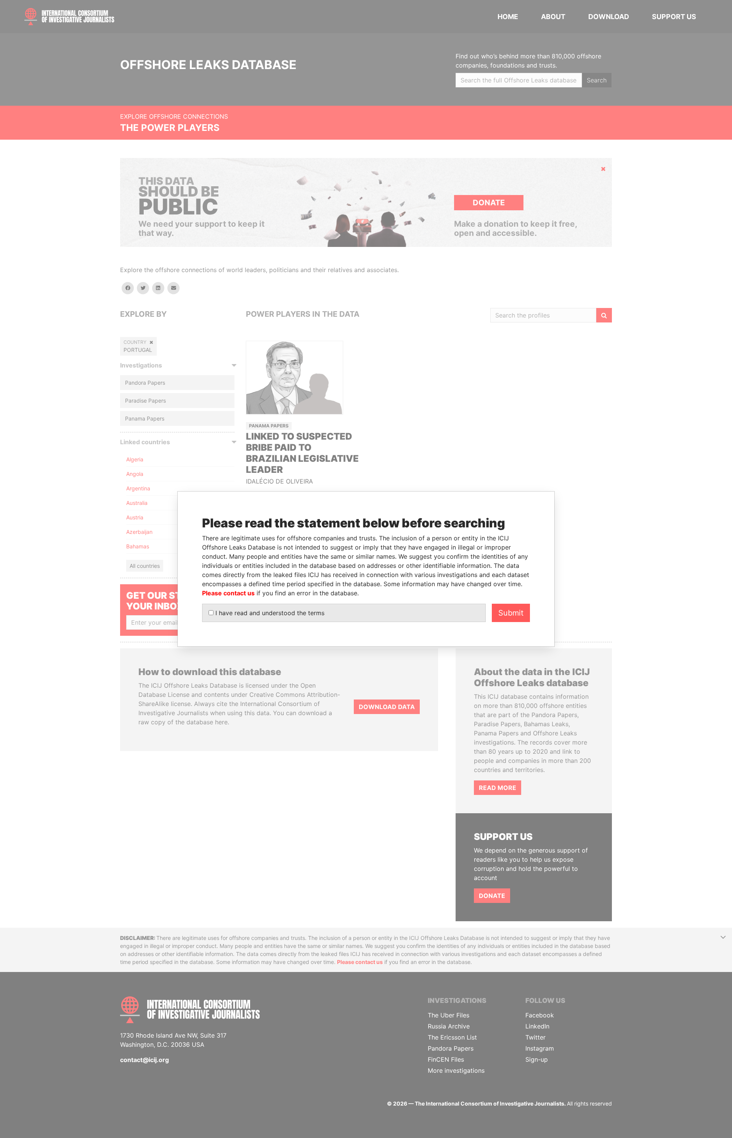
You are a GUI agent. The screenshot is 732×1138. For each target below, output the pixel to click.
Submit (510, 612)
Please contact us (228, 593)
